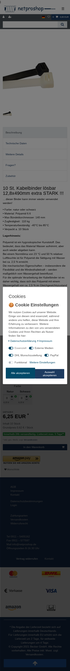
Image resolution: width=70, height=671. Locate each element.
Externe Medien (44, 348)
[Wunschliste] (48, 17)
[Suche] (62, 24)
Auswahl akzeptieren (50, 373)
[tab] (35, 132)
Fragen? (11, 165)
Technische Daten (16, 143)
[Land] (43, 17)
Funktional (21, 362)
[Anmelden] (4, 17)
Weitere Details (15, 154)
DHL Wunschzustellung (28, 355)
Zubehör (11, 175)
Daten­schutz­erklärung (23, 340)
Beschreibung (14, 132)
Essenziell (20, 348)
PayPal (54, 355)
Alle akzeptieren (20, 373)
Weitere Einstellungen (42, 362)
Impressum (45, 340)
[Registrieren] (10, 17)
